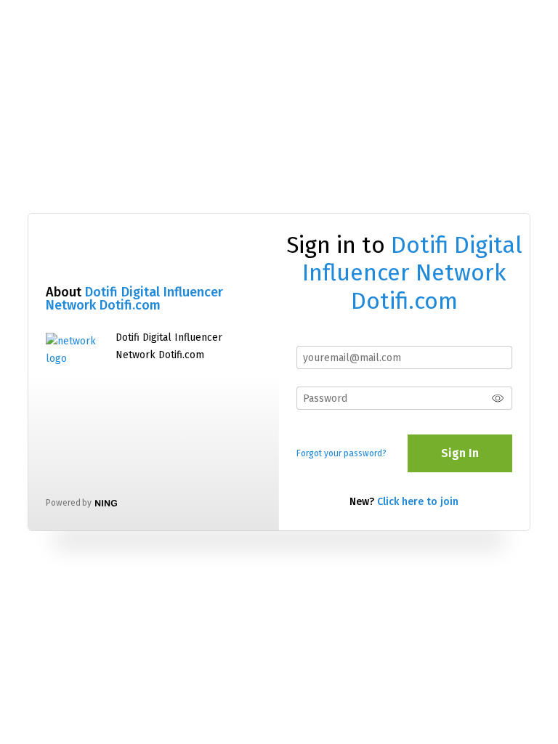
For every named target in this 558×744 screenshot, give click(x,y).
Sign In (460, 453)
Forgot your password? (341, 453)
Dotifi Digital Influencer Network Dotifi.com (134, 298)
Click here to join (417, 502)
